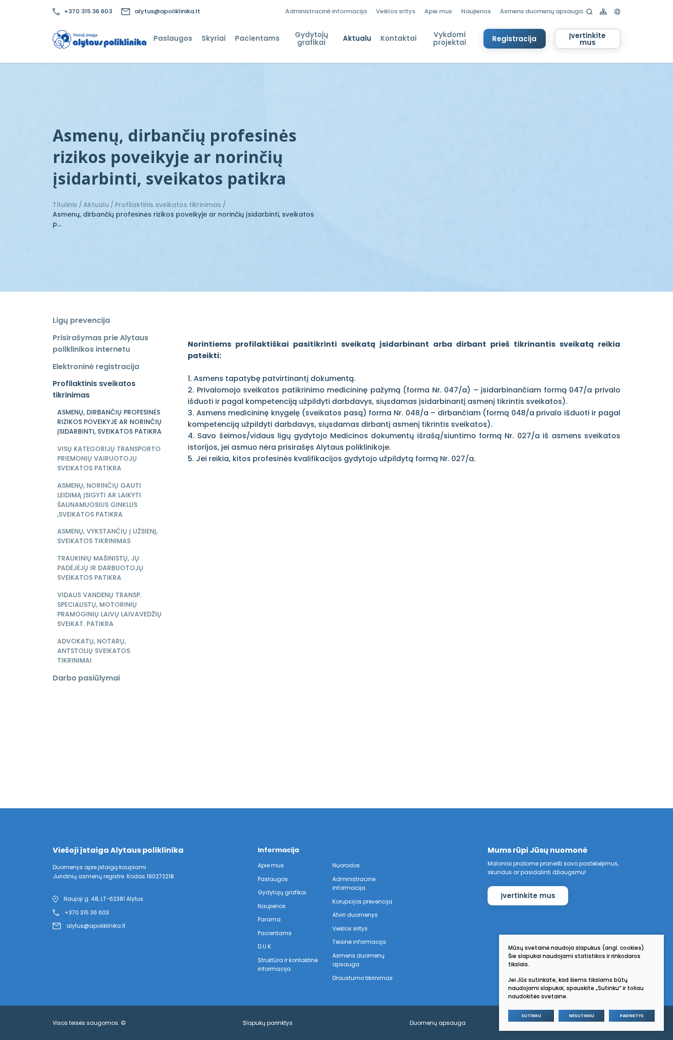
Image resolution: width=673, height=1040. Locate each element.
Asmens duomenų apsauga (541, 11)
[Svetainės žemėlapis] (603, 12)
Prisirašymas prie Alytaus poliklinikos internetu (100, 343)
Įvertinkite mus (587, 39)
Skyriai (213, 38)
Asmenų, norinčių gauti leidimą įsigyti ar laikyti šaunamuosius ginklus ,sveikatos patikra (99, 500)
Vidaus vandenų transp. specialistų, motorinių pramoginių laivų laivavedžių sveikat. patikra (109, 609)
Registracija (514, 39)
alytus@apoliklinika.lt (167, 11)
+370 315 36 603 (88, 11)
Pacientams (257, 38)
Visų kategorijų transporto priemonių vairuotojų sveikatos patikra (109, 458)
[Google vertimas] (617, 12)
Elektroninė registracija (96, 366)
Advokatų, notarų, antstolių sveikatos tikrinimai (93, 651)
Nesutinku (581, 1015)
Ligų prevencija (81, 320)
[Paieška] (589, 12)
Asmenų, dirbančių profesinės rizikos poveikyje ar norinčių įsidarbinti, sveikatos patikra (109, 422)
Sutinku (531, 1015)
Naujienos (476, 11)
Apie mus (438, 11)
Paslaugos (172, 38)
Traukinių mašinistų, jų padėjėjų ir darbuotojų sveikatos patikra (100, 568)
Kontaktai (398, 38)
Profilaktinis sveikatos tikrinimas (168, 204)
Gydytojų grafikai (311, 38)
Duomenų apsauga (438, 1023)
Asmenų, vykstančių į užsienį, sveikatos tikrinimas (107, 536)
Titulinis (65, 204)
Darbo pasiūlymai (86, 678)
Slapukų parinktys (268, 1023)
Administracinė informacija (326, 11)
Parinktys (632, 1015)
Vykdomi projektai (449, 38)
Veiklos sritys (395, 11)
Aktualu (357, 38)
